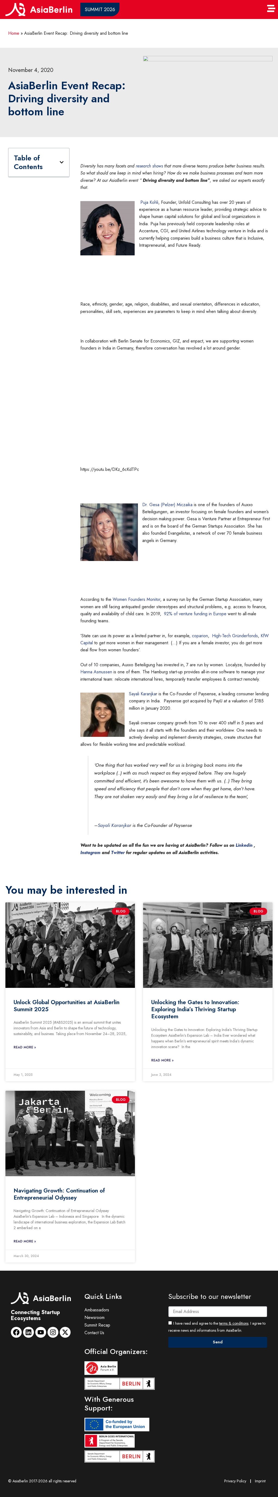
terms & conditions (233, 1323)
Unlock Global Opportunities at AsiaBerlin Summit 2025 (66, 1005)
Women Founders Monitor (136, 599)
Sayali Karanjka (142, 694)
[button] (61, 162)
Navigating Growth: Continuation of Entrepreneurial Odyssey (59, 1194)
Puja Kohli (148, 202)
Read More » (25, 1047)
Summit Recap (97, 1325)
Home (13, 33)
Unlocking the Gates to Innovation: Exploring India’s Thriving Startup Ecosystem (195, 1009)
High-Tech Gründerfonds (234, 636)
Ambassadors (96, 1310)
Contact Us (94, 1333)
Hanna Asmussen (96, 672)
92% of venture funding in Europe (195, 614)
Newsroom (94, 1317)
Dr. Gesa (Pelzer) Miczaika (167, 505)
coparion (200, 636)
